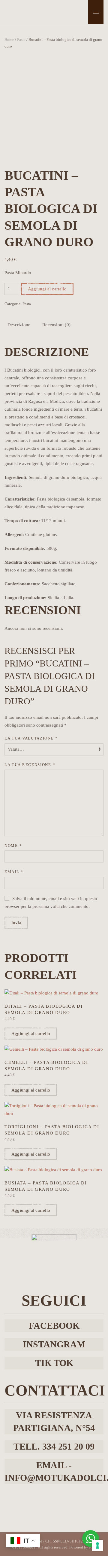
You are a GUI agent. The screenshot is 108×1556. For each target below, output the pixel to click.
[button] (96, 12)
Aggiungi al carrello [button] (30, 1033)
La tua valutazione (31, 738)
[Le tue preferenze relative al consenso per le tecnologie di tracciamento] (97, 1545)
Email (13, 871)
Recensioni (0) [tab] (56, 324)
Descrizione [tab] (19, 324)
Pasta (21, 39)
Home (9, 39)
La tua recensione (29, 764)
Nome (13, 845)
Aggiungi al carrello (47, 288)
